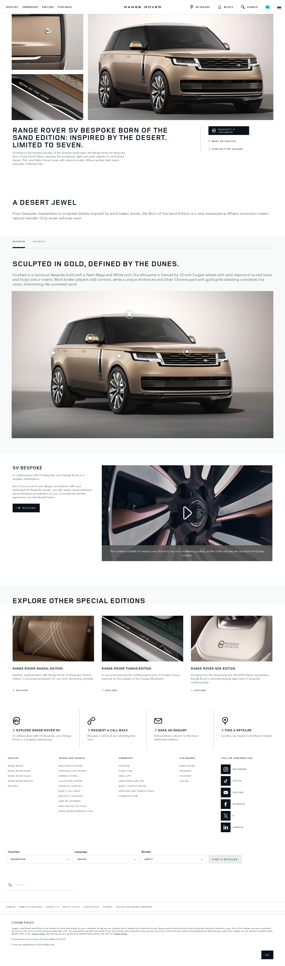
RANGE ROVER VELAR (19, 776)
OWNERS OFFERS (68, 776)
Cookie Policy (120, 933)
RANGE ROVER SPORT (19, 770)
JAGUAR (184, 781)
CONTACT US (53, 906)
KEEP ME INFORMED (70, 801)
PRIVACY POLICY (71, 906)
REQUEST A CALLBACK (226, 130)
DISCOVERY (186, 776)
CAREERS (11, 906)
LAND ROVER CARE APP (131, 781)
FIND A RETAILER (225, 859)
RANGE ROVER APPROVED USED (76, 811)
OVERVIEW (124, 765)
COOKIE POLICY (91, 906)
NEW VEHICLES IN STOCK (72, 806)
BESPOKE (13, 786)
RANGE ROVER (15, 765)
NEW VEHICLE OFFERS (71, 765)
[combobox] (40, 859)
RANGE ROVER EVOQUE (20, 781)
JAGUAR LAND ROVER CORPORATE (133, 906)
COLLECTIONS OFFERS (71, 781)
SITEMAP (107, 906)
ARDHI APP (125, 776)
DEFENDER (185, 770)
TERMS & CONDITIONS (31, 906)
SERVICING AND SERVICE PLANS (136, 791)
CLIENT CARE (126, 770)
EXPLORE (29, 508)
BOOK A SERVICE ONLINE (132, 786)
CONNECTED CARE (128, 796)
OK (267, 955)
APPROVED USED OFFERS (72, 770)
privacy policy (39, 933)
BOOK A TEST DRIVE (69, 791)
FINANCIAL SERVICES (70, 786)
